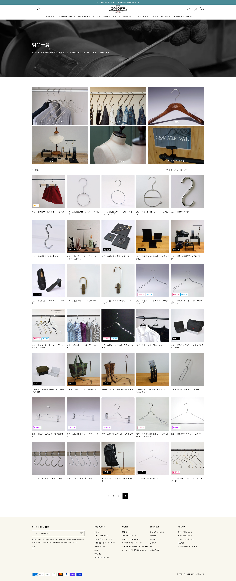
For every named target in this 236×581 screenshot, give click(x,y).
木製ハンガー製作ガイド (131, 539)
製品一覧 (164, 16)
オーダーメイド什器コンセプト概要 (135, 546)
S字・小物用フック (65, 16)
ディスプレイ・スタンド (103, 539)
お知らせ (153, 539)
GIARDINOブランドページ (131, 543)
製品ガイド (126, 532)
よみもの (153, 543)
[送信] (81, 533)
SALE (154, 16)
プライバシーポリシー (186, 539)
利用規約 (181, 543)
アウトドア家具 (140, 16)
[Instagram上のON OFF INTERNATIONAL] (33, 547)
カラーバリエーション (130, 536)
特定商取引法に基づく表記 (187, 546)
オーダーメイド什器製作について (134, 550)
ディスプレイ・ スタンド (88, 16)
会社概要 (153, 536)
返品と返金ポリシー (185, 536)
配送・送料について (185, 532)
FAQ (151, 546)
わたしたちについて (157, 532)
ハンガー (48, 16)
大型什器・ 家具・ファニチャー (116, 16)
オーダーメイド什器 (182, 16)
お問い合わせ (155, 550)
